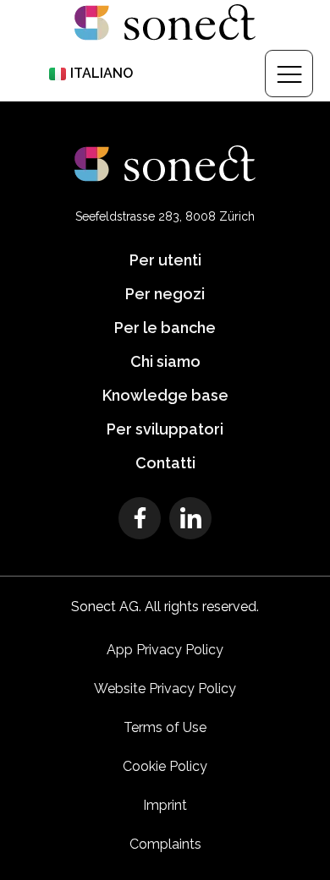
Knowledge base (165, 395)
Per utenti (165, 260)
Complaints (165, 844)
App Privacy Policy (165, 650)
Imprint (165, 805)
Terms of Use (165, 727)
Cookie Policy (165, 766)
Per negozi (165, 294)
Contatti (165, 463)
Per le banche (165, 327)
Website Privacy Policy (165, 688)
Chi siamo (165, 361)
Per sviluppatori (165, 429)
